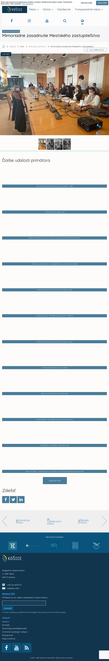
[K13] (12, 546)
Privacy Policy (42, 612)
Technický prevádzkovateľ (14, 628)
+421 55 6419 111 (14, 585)
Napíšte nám (13, 588)
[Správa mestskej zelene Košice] (54, 546)
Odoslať (7, 608)
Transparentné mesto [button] (88, 9)
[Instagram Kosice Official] (29, 21)
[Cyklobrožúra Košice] (54, 521)
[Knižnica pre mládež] (96, 547)
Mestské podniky (54, 537)
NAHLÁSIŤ (6, 54)
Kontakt (6, 625)
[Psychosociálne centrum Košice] (75, 547)
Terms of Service (55, 612)
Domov (5, 621)
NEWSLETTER (8, 594)
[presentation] (4, 521)
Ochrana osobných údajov (15, 632)
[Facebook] (5, 499)
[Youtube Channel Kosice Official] (47, 21)
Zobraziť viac (55, 480)
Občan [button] (47, 9)
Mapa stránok (8, 638)
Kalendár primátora (37, 46)
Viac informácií (27, 4)
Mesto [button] (33, 9)
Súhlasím (102, 3)
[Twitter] (13, 499)
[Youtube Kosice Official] (16, 647)
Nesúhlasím (86, 3)
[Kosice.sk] (14, 9)
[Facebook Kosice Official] (11, 21)
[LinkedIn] (21, 499)
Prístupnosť (7, 635)
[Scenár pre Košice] (23, 521)
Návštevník (64, 9)
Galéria (12, 46)
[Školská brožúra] (85, 521)
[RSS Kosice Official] (26, 647)
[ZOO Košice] (33, 540)
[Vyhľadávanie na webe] (65, 21)
